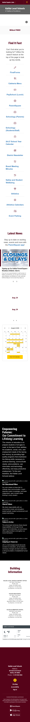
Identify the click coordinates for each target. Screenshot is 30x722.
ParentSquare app (16, 244)
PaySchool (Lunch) (15, 94)
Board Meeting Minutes (12, 167)
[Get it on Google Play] (15, 710)
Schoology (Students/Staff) (12, 129)
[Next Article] (17, 281)
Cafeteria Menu (15, 83)
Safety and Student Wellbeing (14, 181)
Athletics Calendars (15, 204)
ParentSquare (15, 105)
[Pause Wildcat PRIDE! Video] (26, 22)
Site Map (15, 684)
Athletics (15, 193)
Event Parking (15, 216)
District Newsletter (15, 155)
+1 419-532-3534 (17, 675)
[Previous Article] (13, 281)
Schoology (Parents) (15, 116)
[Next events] (16, 320)
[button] (9, 2)
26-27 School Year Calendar (13, 142)
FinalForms (15, 72)
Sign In (15, 689)
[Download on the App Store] (15, 715)
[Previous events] (13, 320)
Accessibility (15, 687)
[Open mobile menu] (27, 2)
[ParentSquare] (15, 706)
